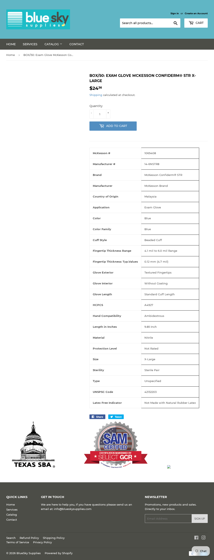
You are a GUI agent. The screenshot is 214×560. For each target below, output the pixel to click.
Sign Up (199, 518)
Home (11, 44)
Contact (76, 44)
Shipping (95, 95)
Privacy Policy (42, 542)
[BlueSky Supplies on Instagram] (203, 538)
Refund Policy (29, 537)
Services (30, 44)
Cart (199, 23)
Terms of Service (17, 542)
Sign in (175, 13)
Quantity (96, 106)
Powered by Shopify (59, 553)
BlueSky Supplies (29, 553)
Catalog (52, 44)
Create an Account (196, 13)
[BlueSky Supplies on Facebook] (196, 538)
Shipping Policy (54, 537)
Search (11, 537)
